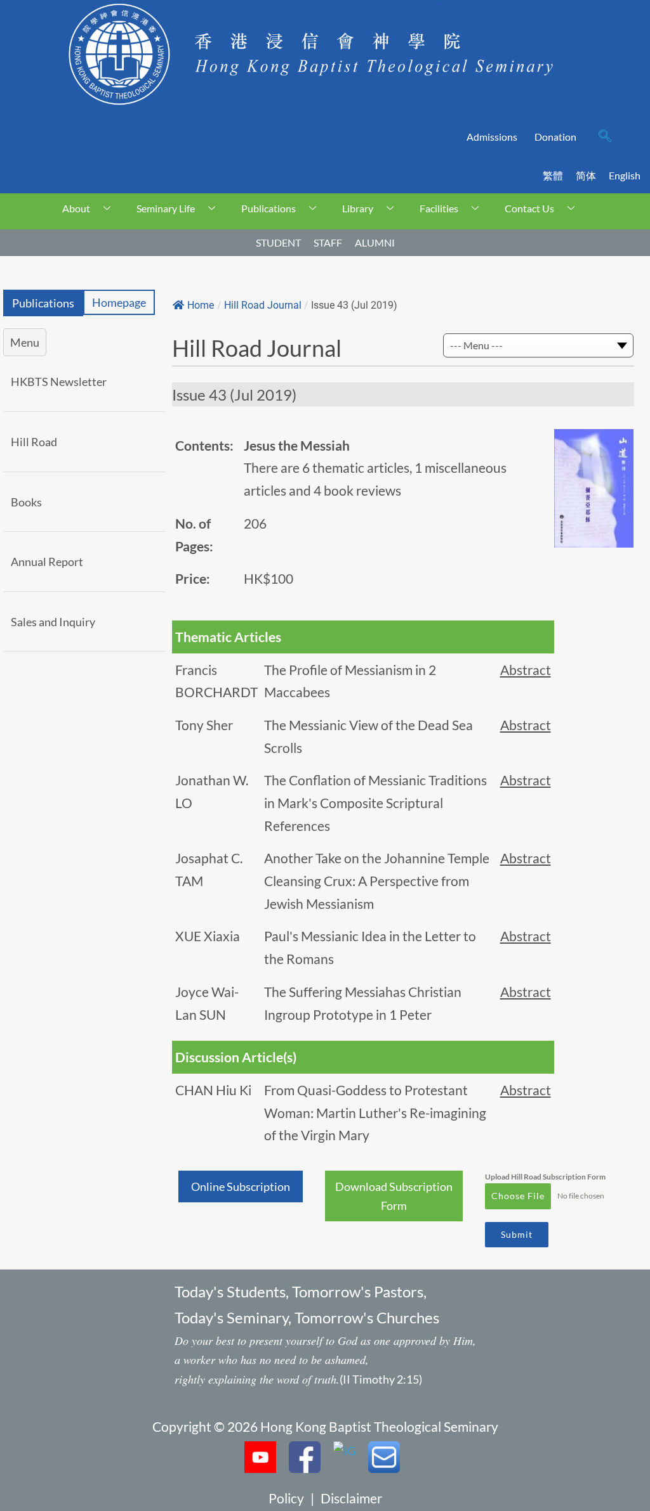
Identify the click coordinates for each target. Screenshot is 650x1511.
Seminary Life (165, 208)
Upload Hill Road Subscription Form (545, 1176)
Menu (24, 342)
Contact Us (529, 208)
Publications (268, 208)
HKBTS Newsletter (59, 382)
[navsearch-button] (605, 137)
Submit (517, 1234)
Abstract (525, 670)
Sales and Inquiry (53, 622)
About (76, 208)
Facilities (439, 208)
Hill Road (34, 442)
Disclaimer (351, 1498)
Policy (286, 1498)
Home (200, 305)
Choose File (518, 1195)
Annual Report (47, 562)
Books (26, 502)
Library (357, 208)
